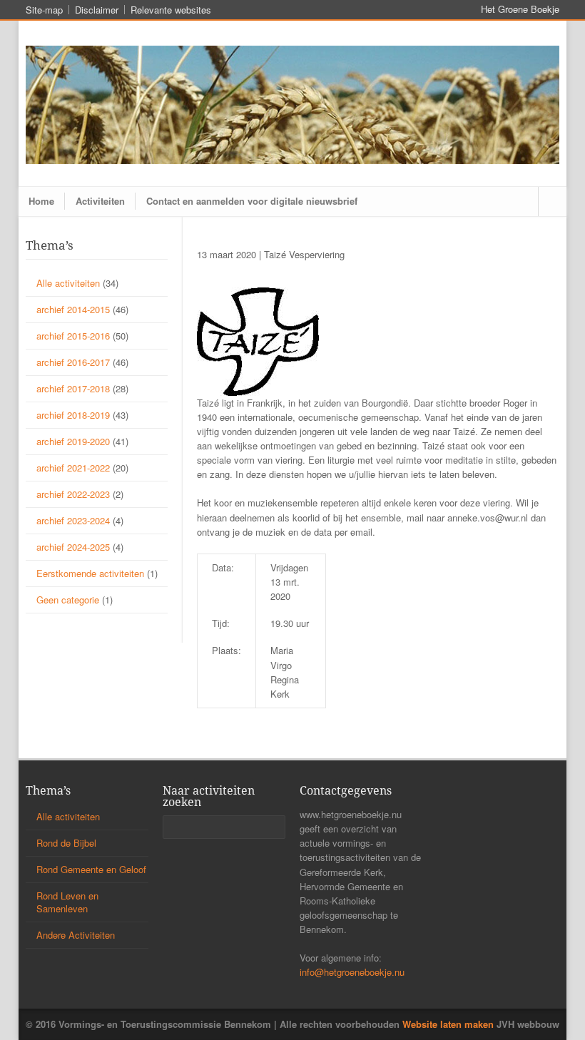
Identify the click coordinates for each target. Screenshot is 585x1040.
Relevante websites (171, 9)
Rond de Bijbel (66, 843)
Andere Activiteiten (75, 935)
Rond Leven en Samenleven (67, 902)
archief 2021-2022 (73, 467)
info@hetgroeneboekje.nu (352, 972)
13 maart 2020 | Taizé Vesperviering (271, 254)
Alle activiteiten (68, 283)
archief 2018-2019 (73, 415)
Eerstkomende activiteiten (90, 573)
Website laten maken (448, 1024)
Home (41, 201)
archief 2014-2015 (73, 309)
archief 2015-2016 (73, 335)
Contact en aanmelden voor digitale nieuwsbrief (251, 201)
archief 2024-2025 (73, 547)
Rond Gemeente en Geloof (91, 869)
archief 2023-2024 (73, 520)
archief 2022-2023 (73, 494)
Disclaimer (96, 9)
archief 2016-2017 (73, 362)
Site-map (44, 9)
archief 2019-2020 (73, 441)
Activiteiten (100, 201)
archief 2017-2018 (73, 388)
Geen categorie (67, 599)
